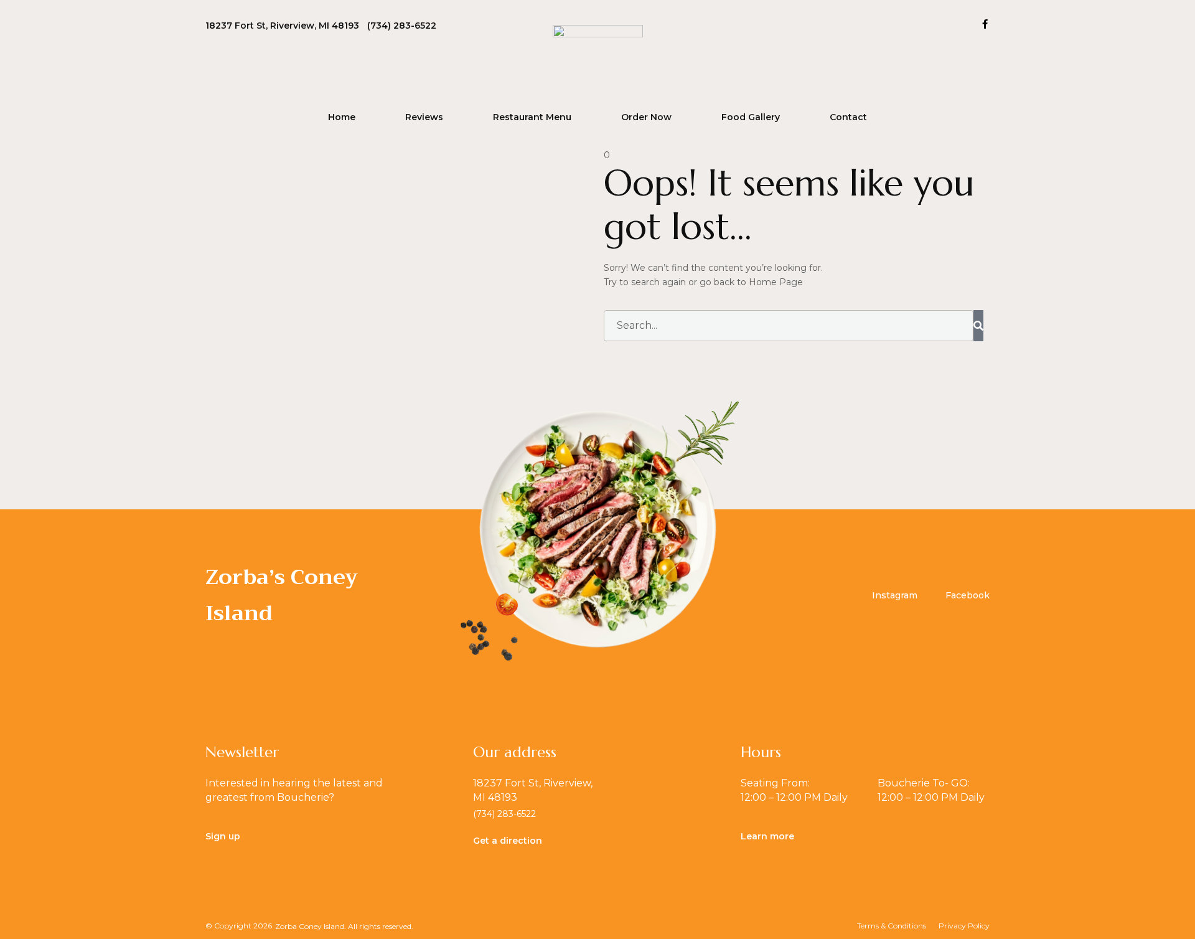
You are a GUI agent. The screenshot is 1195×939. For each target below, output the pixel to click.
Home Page (776, 282)
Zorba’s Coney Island (281, 595)
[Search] (978, 325)
